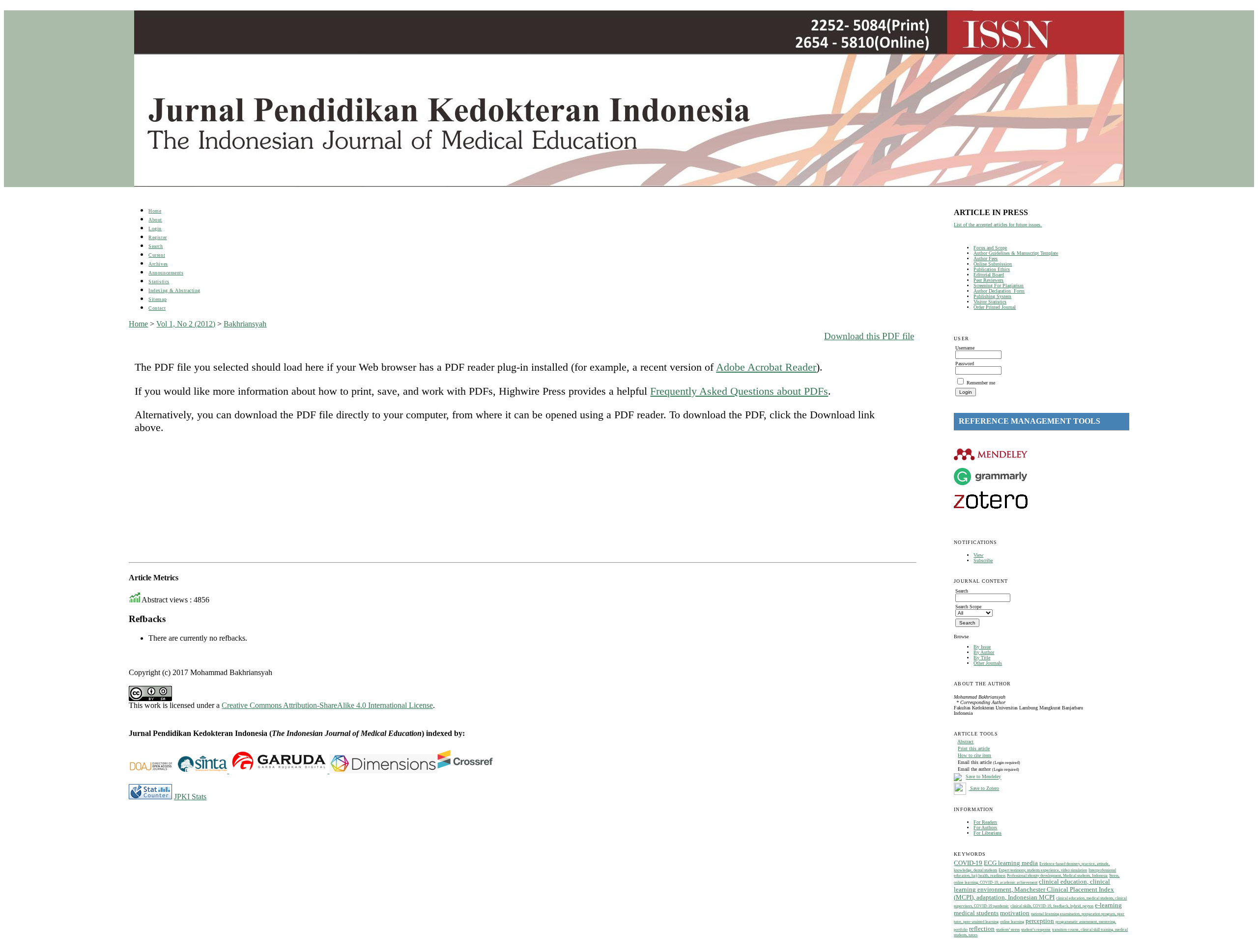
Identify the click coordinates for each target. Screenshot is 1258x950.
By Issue (982, 647)
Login (155, 228)
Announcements (165, 272)
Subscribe (983, 560)
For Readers (985, 822)
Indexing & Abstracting (174, 290)
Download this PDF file (869, 336)
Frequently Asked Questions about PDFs (739, 391)
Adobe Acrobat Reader (766, 367)
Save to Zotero (984, 788)
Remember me (981, 382)
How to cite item (974, 755)
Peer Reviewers (988, 280)
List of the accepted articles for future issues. (998, 224)
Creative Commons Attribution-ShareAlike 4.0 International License (327, 705)
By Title (981, 657)
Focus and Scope (990, 247)
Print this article (974, 748)
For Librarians (987, 833)
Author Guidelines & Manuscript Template (1015, 253)
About (155, 219)
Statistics (158, 281)
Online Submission (992, 264)
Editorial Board (988, 274)
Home (154, 211)
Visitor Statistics (989, 301)
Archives (158, 264)
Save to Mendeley (983, 777)
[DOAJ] (153, 770)
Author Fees (985, 258)
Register (157, 237)
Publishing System (992, 296)
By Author (983, 652)
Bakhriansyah (245, 324)
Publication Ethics (991, 269)
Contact (157, 308)
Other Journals (987, 663)
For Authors (985, 827)
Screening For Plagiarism (998, 285)
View (978, 555)
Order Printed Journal (994, 307)
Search (155, 246)
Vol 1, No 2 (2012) (185, 324)
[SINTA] (228, 770)
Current (156, 255)
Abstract (965, 741)
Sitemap (157, 299)
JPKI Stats (190, 796)
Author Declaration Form (999, 291)
